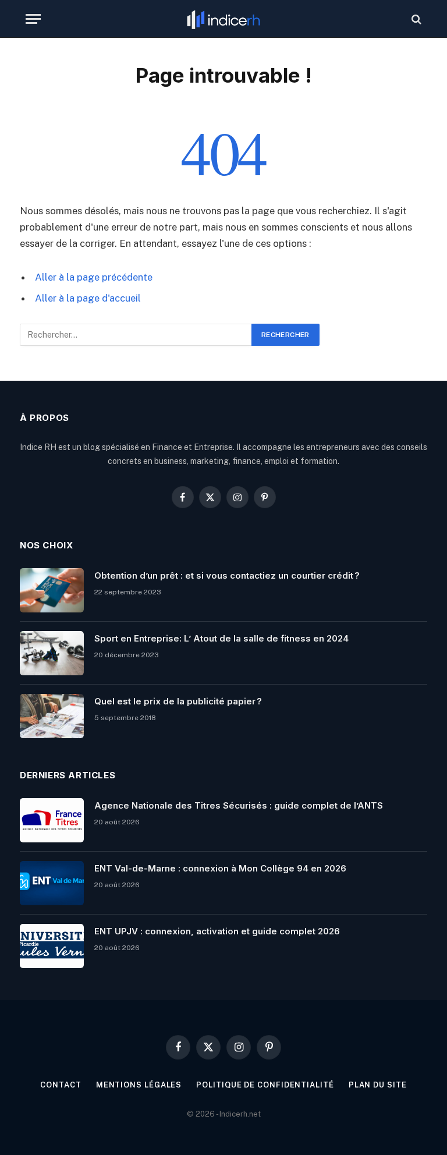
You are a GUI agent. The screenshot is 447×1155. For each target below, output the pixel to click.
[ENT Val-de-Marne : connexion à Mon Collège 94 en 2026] (52, 883)
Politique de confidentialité (265, 1084)
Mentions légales (139, 1084)
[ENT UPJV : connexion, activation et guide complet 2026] (52, 946)
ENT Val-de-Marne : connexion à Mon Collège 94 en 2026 (220, 868)
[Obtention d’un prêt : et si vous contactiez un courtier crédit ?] (52, 590)
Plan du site (378, 1084)
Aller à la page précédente (93, 277)
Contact (60, 1084)
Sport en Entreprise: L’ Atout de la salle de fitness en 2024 (221, 638)
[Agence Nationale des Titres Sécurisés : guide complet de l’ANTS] (52, 820)
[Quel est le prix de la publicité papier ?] (52, 716)
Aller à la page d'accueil (88, 298)
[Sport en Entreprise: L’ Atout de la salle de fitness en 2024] (52, 653)
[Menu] (33, 19)
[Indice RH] (223, 19)
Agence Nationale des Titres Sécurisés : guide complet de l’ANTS (238, 805)
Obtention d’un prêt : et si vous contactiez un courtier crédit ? (227, 575)
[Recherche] (415, 19)
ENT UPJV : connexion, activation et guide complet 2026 (217, 931)
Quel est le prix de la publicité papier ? (178, 701)
